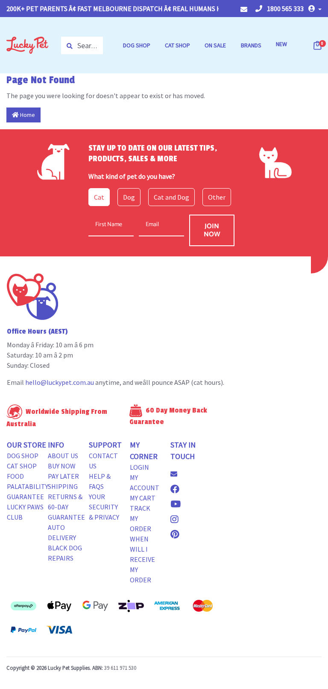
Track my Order (140, 518)
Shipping (63, 486)
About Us (63, 455)
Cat (99, 197)
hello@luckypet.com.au (59, 382)
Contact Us (103, 460)
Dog (129, 197)
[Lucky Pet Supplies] (27, 44)
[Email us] (177, 474)
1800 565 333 (285, 8)
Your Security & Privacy (104, 506)
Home (27, 115)
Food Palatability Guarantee (27, 486)
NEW (281, 44)
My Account (144, 482)
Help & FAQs (100, 481)
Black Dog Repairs (65, 553)
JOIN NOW (212, 230)
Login (139, 467)
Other (217, 197)
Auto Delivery (62, 532)
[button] (315, 8)
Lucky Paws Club (25, 512)
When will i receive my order (142, 559)
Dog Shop (22, 455)
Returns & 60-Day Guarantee (66, 506)
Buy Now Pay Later (63, 471)
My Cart (142, 498)
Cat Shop (22, 466)
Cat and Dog (171, 197)
